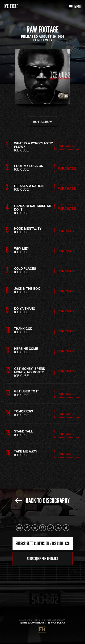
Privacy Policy (56, 623)
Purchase (67, 146)
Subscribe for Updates (42, 559)
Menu (77, 6)
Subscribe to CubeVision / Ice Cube (40, 543)
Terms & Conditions (32, 623)
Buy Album (42, 122)
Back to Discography (47, 501)
